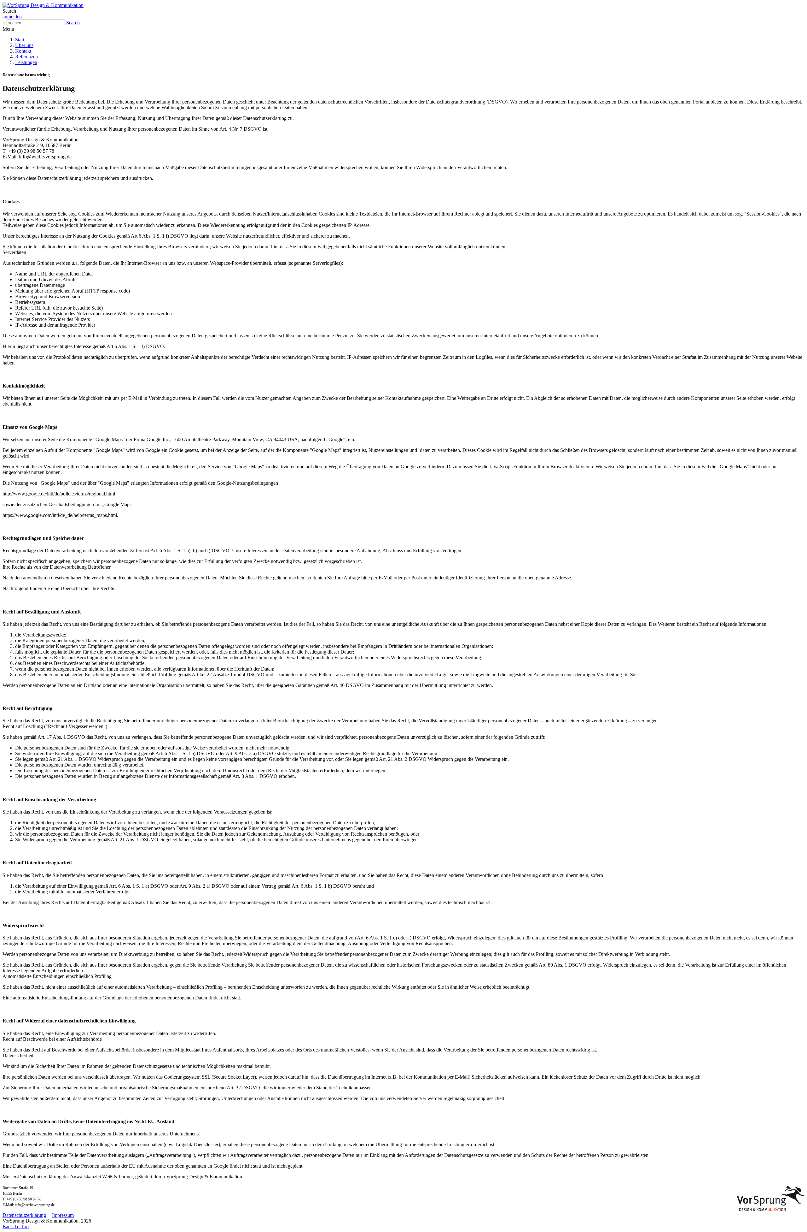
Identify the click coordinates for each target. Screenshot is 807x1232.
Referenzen (26, 56)
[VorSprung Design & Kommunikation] (43, 5)
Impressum (63, 1215)
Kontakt (23, 51)
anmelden (12, 16)
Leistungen (26, 62)
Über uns (24, 45)
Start (19, 39)
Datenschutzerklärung (24, 1215)
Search (73, 22)
